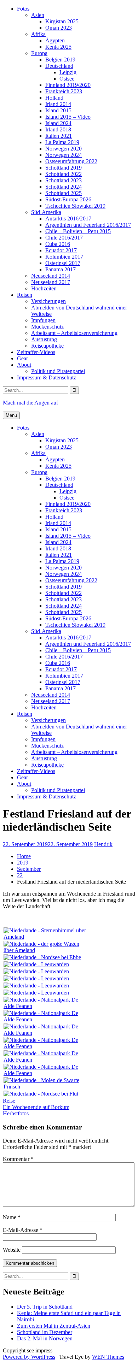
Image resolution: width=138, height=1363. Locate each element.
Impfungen (43, 320)
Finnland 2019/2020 (68, 85)
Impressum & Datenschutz (46, 377)
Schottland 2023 (63, 180)
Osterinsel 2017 (62, 263)
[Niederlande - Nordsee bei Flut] (41, 1094)
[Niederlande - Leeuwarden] (36, 964)
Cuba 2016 (57, 244)
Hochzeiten (44, 288)
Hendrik (103, 844)
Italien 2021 (58, 136)
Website (12, 1250)
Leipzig (67, 72)
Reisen (24, 295)
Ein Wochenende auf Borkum (36, 1107)
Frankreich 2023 (63, 91)
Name (12, 1217)
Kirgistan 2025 (62, 21)
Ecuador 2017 (61, 250)
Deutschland (59, 66)
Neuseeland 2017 (50, 282)
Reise (9, 1101)
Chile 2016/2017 (64, 238)
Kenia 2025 (58, 47)
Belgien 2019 (60, 60)
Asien (37, 15)
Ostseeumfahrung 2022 (71, 161)
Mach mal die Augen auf (30, 403)
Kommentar (18, 1159)
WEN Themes (108, 1357)
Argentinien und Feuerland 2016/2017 (88, 225)
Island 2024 (58, 123)
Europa (39, 53)
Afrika (38, 34)
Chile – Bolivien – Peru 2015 (78, 231)
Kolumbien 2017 (64, 257)
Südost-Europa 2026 (68, 199)
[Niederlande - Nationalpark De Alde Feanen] (46, 1006)
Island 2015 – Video (68, 117)
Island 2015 (58, 110)
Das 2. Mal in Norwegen (45, 1338)
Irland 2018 (58, 129)
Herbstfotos (16, 1113)
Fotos (23, 9)
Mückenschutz (47, 327)
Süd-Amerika (46, 212)
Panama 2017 (60, 269)
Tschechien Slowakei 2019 (75, 206)
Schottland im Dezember (44, 1332)
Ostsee (66, 79)
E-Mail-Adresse (22, 1230)
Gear (22, 358)
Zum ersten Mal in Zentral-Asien (53, 1326)
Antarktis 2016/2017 (68, 219)
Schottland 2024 (63, 187)
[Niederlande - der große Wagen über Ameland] (46, 950)
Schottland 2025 (63, 193)
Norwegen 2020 (63, 149)
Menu (11, 415)
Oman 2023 (58, 28)
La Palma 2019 (62, 142)
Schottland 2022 (63, 174)
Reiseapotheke (47, 346)
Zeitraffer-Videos (36, 352)
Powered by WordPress (29, 1357)
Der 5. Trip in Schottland (45, 1307)
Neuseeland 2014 (50, 276)
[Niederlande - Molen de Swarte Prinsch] (46, 1087)
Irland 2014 (58, 104)
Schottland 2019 (63, 168)
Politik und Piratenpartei (58, 371)
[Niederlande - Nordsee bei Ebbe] (42, 957)
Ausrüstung (44, 339)
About (24, 365)
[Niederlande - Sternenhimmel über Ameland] (46, 937)
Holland (54, 98)
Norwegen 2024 (63, 155)
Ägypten (55, 40)
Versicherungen (48, 301)
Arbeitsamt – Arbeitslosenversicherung (74, 333)
